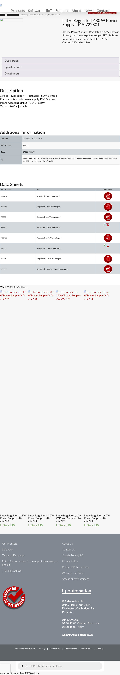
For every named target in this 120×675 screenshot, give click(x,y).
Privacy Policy (70, 561)
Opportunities (86, 649)
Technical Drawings (13, 555)
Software (7, 549)
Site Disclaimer (71, 649)
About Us (67, 543)
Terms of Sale (55, 649)
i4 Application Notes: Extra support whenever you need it (30, 563)
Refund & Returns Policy (76, 567)
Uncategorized (13, 15)
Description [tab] (12, 60)
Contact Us (68, 549)
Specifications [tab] (13, 67)
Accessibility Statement (75, 578)
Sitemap (100, 649)
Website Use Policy (73, 573)
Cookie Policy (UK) (72, 555)
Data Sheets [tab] (12, 73)
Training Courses (12, 570)
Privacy (42, 649)
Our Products (9, 543)
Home (2, 15)
